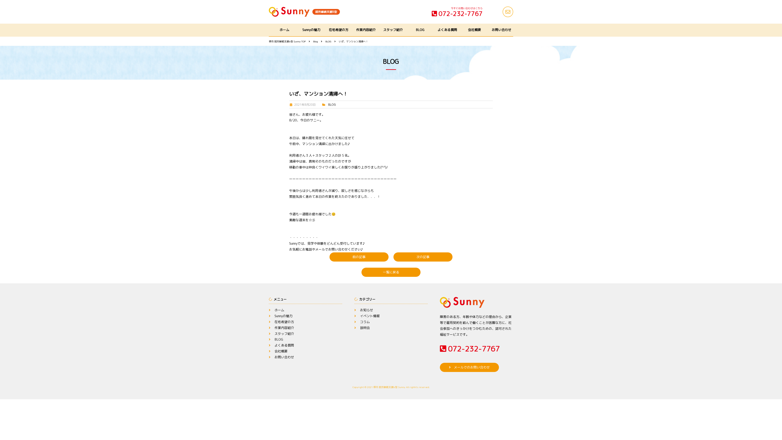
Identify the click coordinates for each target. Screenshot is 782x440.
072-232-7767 (461, 13)
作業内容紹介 (366, 30)
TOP (287, 41)
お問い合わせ (501, 30)
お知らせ (366, 310)
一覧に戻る (391, 272)
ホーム (284, 30)
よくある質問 (447, 30)
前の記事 (359, 257)
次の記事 (422, 257)
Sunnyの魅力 (311, 30)
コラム (365, 322)
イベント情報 (370, 316)
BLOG (420, 30)
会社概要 (474, 30)
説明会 (365, 328)
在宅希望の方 (338, 30)
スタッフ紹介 (393, 30)
